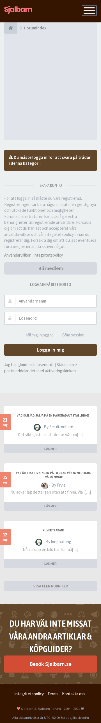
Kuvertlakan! (53, 530)
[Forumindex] (10, 28)
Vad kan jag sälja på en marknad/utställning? (53, 415)
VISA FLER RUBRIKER (50, 586)
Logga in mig (50, 350)
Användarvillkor (17, 255)
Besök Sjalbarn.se (50, 663)
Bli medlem (50, 268)
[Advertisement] (50, 86)
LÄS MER (50, 449)
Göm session (73, 335)
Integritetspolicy (48, 255)
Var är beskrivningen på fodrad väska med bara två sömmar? (53, 475)
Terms (52, 693)
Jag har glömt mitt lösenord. (28, 364)
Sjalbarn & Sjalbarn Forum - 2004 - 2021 (50, 708)
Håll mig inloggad (39, 335)
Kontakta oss (73, 693)
